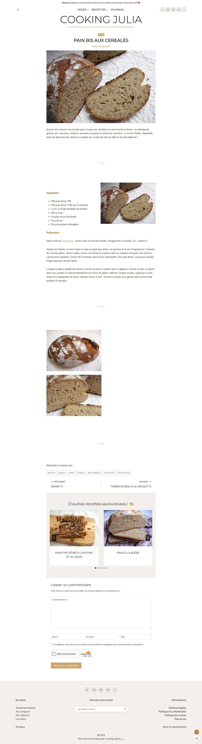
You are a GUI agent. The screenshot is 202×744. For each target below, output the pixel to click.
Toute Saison (124, 473)
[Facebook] (162, 9)
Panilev (80, 473)
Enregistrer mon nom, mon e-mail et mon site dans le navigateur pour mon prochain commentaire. (98, 644)
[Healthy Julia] (184, 9)
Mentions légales (177, 707)
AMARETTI (58, 484)
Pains (101, 35)
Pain (71, 473)
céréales (52, 473)
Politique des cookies (175, 715)
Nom (55, 636)
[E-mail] (178, 9)
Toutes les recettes (25, 707)
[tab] (95, 568)
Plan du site (180, 718)
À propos (20, 726)
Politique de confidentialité (172, 711)
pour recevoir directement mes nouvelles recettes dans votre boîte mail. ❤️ (101, 2)
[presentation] (74, 528)
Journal (117, 9)
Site (123, 636)
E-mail (90, 636)
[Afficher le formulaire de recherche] (18, 9)
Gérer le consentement (174, 726)
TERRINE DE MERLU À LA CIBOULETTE (130, 484)
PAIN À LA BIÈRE (128, 552)
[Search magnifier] (125, 709)
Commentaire (60, 599)
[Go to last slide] (54, 537)
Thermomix (67, 241)
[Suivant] (148, 537)
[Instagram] (168, 9)
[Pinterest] (173, 9)
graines (62, 473)
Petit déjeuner (94, 473)
